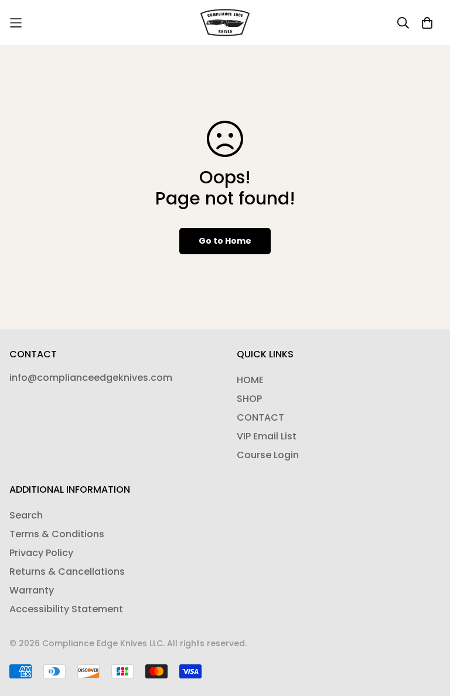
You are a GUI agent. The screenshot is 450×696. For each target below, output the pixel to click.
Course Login (268, 455)
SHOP (249, 398)
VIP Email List (266, 436)
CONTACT (260, 417)
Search (26, 515)
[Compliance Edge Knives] (225, 22)
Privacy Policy (41, 552)
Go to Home (225, 241)
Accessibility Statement (66, 609)
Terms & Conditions (56, 534)
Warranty (31, 590)
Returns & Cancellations (67, 571)
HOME (250, 380)
